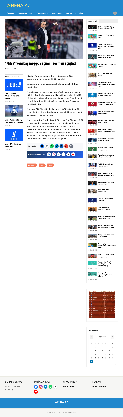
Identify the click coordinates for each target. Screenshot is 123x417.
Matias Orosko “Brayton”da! (106, 182)
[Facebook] (42, 146)
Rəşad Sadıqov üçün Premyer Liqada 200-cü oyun (106, 217)
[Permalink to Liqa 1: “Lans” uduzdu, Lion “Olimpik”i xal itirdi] (14, 112)
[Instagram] (54, 154)
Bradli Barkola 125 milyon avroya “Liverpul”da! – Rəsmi (106, 131)
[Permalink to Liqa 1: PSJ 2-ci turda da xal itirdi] (14, 136)
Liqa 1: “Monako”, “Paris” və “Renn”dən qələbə (13, 95)
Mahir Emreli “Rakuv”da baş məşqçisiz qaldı (106, 112)
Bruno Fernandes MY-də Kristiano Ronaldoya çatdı (106, 174)
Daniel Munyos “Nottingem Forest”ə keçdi (106, 121)
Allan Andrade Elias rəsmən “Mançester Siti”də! (106, 140)
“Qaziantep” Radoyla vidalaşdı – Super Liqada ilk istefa (107, 103)
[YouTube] (73, 154)
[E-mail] (66, 146)
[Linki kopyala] (71, 146)
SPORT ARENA (56, 13)
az (32, 84)
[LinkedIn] (61, 146)
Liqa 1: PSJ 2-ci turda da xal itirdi (13, 145)
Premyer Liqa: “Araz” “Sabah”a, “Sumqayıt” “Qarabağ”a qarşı (104, 264)
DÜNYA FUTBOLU (41, 13)
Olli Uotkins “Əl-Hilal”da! (105, 148)
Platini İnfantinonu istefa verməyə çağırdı (105, 165)
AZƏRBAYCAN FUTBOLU (25, 13)
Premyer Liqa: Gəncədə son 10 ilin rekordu (106, 236)
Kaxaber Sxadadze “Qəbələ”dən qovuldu (104, 208)
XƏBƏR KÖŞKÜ (92, 21)
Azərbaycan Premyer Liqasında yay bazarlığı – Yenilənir (105, 275)
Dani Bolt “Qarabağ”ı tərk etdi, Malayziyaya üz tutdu (106, 226)
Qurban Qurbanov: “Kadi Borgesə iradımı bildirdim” (106, 27)
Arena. (29, 84)
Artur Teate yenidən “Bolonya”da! (104, 190)
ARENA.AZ (61, 402)
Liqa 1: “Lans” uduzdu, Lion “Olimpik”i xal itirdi (14, 121)
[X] (68, 154)
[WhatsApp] (52, 146)
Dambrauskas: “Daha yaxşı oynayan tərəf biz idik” (106, 56)
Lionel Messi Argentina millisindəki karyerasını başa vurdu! (106, 84)
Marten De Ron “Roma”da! (106, 255)
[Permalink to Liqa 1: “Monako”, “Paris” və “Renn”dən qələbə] (14, 85)
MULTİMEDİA (70, 13)
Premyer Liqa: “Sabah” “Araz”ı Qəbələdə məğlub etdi (107, 94)
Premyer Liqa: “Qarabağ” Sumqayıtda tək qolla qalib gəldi (106, 46)
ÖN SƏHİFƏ (10, 13)
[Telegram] (57, 146)
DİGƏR (81, 13)
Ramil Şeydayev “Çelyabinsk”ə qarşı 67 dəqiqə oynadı (107, 246)
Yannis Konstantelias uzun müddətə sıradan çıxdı (106, 156)
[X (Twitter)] (47, 146)
